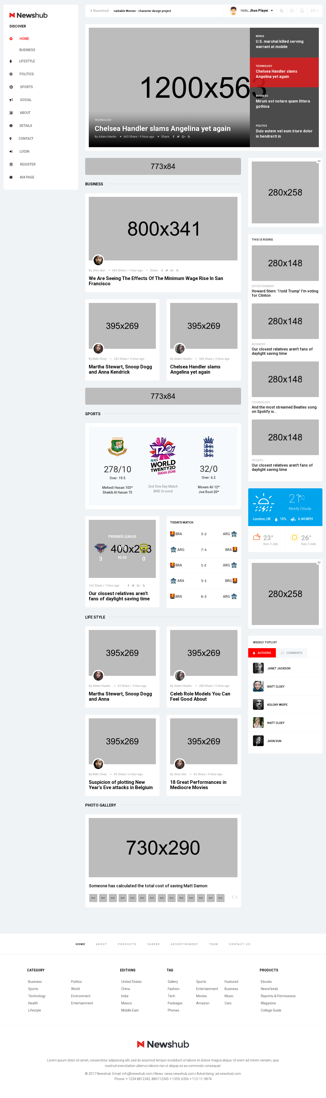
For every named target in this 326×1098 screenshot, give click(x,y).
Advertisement (184, 944)
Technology (103, 120)
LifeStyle (27, 61)
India (124, 996)
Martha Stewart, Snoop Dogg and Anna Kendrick (120, 369)
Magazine (268, 1003)
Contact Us (240, 944)
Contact (26, 138)
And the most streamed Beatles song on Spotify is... (284, 409)
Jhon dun (99, 270)
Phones (173, 1010)
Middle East (130, 1010)
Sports (26, 87)
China (125, 989)
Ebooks (266, 982)
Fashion (173, 989)
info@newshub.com (137, 1074)
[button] (233, 896)
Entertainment (263, 286)
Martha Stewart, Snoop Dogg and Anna (120, 696)
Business (27, 50)
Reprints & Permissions (278, 996)
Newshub (104, 1074)
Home (24, 39)
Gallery (173, 982)
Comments (294, 653)
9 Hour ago (146, 136)
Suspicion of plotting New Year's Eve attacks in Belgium (121, 784)
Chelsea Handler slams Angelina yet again (163, 128)
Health (33, 1003)
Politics (27, 74)
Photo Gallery (100, 805)
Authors (264, 653)
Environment (80, 996)
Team (213, 944)
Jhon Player (259, 10)
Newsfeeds (269, 989)
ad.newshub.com (228, 1074)
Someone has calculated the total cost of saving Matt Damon (148, 885)
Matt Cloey (100, 359)
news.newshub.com (179, 1074)
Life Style (95, 617)
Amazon (202, 1003)
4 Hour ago (136, 359)
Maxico (126, 1003)
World (75, 989)
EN (313, 10)
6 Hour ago (135, 774)
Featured (231, 982)
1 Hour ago (135, 270)
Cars (228, 1003)
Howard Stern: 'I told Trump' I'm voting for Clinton (285, 293)
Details (26, 126)
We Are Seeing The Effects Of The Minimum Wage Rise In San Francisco (156, 280)
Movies (201, 996)
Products (127, 944)
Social (26, 100)
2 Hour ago (222, 359)
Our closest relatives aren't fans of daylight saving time (119, 596)
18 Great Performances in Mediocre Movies (198, 784)
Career (153, 944)
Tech (171, 996)
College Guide (271, 1010)
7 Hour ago (111, 585)
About (25, 113)
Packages (175, 1003)
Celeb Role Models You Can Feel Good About (200, 696)
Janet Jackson (278, 668)
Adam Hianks (107, 136)
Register (28, 164)
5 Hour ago (222, 686)
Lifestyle (34, 1010)
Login (24, 151)
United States (131, 982)
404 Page (27, 177)
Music (229, 996)
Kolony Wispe (277, 704)
